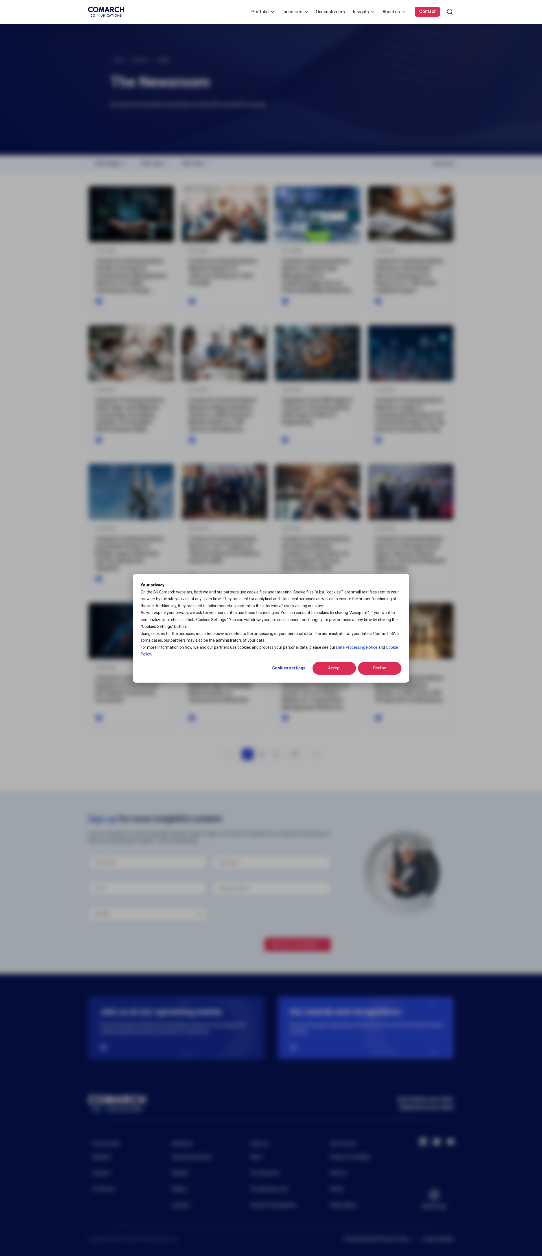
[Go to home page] (106, 12)
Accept (334, 668)
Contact (427, 11)
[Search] (450, 12)
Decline (379, 668)
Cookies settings (288, 668)
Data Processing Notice (356, 647)
